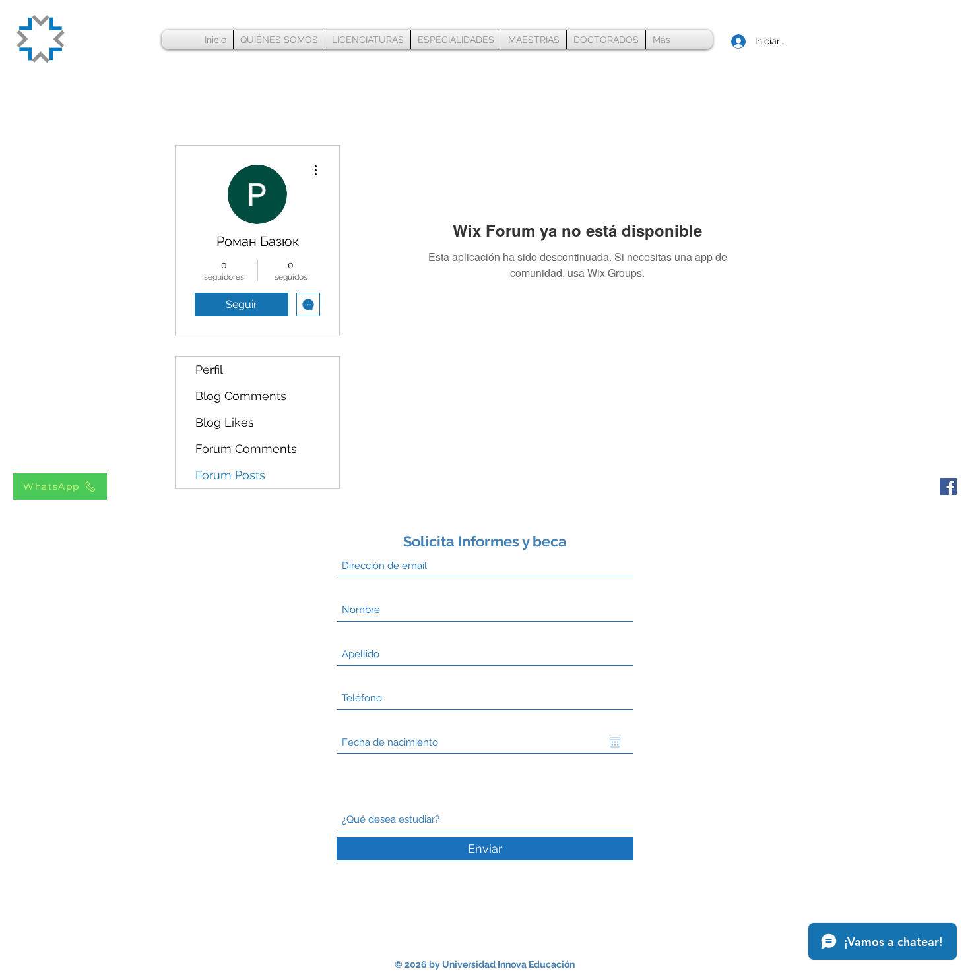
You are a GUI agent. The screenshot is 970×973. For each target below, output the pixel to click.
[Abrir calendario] (615, 742)
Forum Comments (246, 449)
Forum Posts (230, 475)
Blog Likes (224, 422)
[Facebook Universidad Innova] (948, 486)
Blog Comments (240, 396)
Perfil (209, 369)
